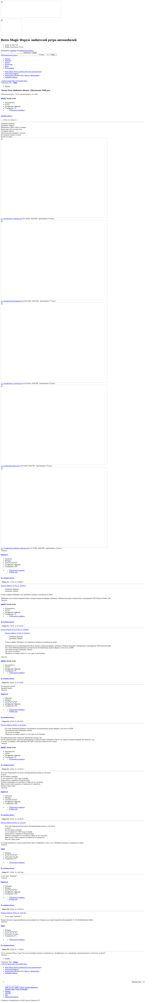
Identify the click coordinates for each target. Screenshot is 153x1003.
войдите (13, 50)
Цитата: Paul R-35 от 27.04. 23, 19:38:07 (15, 629)
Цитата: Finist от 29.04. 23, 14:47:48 (13, 913)
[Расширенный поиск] (9, 55)
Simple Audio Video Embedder (16, 989)
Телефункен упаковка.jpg (12, 218)
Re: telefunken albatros (7, 578)
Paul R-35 (4, 555)
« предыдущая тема (8, 81)
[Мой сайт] (13, 572)
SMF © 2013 (19, 987)
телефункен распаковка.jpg (13, 301)
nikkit (3, 98)
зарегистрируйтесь (26, 50)
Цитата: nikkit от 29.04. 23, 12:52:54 (13, 823)
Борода (26, 75)
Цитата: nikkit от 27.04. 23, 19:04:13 (13, 586)
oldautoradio (34, 75)
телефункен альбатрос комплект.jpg (16, 548)
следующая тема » (21, 81)
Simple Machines (31, 987)
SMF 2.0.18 (9, 987)
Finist (3, 849)
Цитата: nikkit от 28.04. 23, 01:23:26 (13, 725)
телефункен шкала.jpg (11, 466)
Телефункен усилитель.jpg (12, 383)
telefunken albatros (6, 116)
